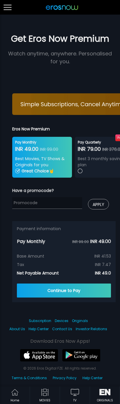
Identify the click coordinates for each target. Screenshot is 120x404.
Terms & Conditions (29, 377)
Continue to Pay (63, 290)
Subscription (40, 320)
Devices (61, 320)
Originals (80, 320)
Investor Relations (91, 328)
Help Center (39, 328)
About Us (17, 328)
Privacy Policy (65, 377)
